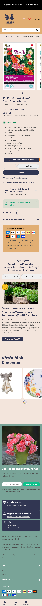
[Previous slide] (18, 93)
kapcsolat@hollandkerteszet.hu (18, 517)
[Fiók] (34, 18)
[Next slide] (25, 93)
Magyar (4, 587)
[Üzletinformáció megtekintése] (36, 191)
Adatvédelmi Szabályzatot (12, 492)
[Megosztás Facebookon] (17, 212)
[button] (3, 4)
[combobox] (21, 30)
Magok (12, 36)
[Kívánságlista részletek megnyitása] (29, 19)
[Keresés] (37, 30)
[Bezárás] (36, 201)
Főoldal (4, 36)
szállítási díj (26, 115)
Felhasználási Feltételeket (29, 489)
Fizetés (21, 172)
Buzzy (11, 105)
